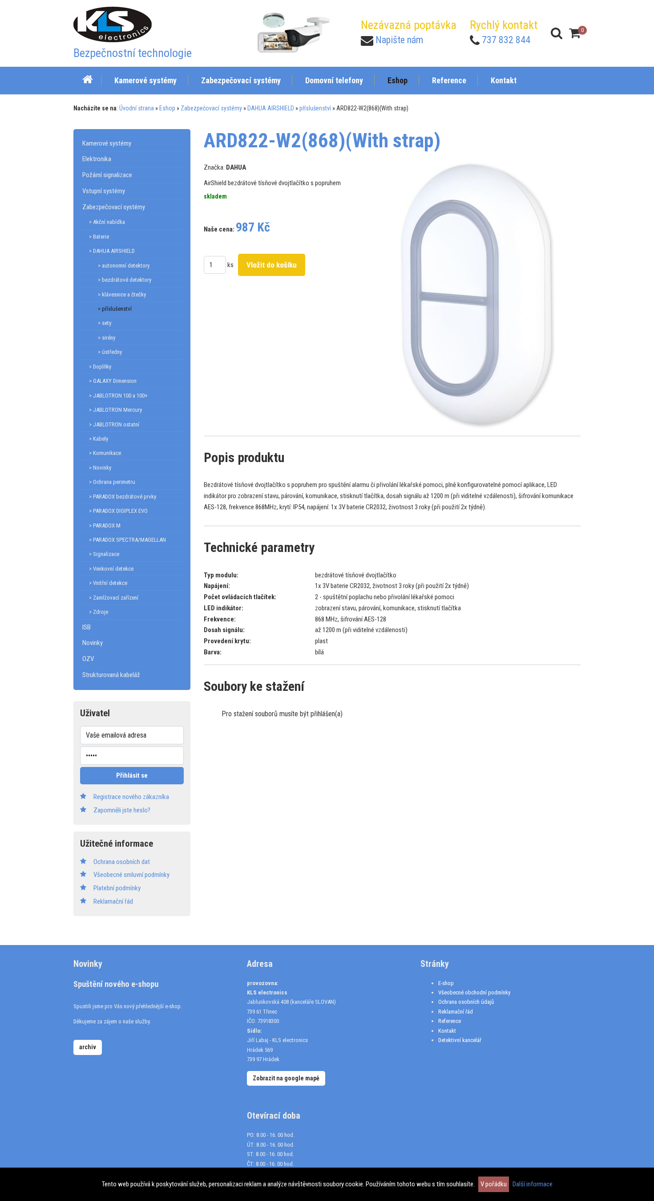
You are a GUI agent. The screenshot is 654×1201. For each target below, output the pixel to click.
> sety (104, 323)
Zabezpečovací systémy (211, 108)
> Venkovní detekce (111, 568)
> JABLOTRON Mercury (115, 409)
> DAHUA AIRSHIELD (112, 251)
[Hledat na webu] (556, 33)
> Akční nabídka (107, 222)
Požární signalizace (107, 175)
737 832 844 (506, 39)
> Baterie (99, 236)
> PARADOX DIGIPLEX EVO (118, 510)
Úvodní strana (136, 108)
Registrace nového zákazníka (131, 797)
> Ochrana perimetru (112, 482)
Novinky (92, 643)
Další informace (533, 1184)
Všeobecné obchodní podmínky (474, 992)
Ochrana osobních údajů (466, 1001)
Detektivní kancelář (459, 1040)
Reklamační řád (455, 1011)
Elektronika (96, 159)
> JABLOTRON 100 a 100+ (118, 395)
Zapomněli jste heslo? (121, 810)
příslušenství (315, 108)
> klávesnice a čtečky (122, 294)
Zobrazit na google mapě (286, 1078)
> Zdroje (98, 612)
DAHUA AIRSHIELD (270, 108)
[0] (575, 33)
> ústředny (110, 352)
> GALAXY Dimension (113, 380)
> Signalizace (104, 554)
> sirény (106, 337)
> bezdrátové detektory (124, 279)
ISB (86, 627)
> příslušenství (115, 308)
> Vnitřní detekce (108, 583)
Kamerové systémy (106, 143)
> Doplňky (100, 366)
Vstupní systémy (103, 191)
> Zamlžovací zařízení (113, 597)
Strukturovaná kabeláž (111, 675)
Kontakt (447, 1030)
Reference (449, 1021)
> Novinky (100, 467)
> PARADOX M (105, 525)
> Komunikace (105, 453)
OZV (88, 659)
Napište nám (399, 39)
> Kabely (98, 438)
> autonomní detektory (123, 265)
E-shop (446, 983)
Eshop (167, 108)
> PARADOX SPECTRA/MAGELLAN (127, 539)
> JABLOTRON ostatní (114, 424)
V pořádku (493, 1184)
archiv (87, 1047)
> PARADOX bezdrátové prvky (122, 496)
